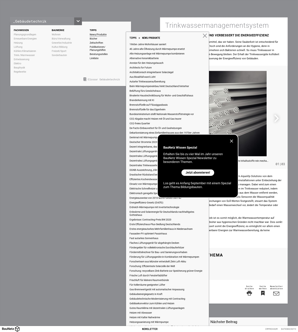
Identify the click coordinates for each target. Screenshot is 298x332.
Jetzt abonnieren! (198, 172)
